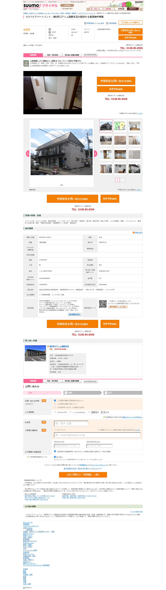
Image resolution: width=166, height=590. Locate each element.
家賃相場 (26, 539)
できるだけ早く (62, 412)
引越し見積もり (28, 560)
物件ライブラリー (29, 563)
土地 (24, 548)
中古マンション (28, 543)
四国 (24, 580)
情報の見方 (139, 232)
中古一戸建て (27, 547)
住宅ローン (27, 561)
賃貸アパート (27, 535)
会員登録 (121, 9)
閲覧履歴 (108, 9)
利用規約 (83, 465)
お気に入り (96, 9)
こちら (140, 113)
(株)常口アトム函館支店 (59, 346)
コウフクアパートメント (86, 13)
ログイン (133, 9)
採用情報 (29, 530)
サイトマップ (27, 522)
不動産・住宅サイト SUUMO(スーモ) (36, 531)
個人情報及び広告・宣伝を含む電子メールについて (82, 468)
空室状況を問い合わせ (130, 31)
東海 (24, 576)
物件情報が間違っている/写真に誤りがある (40, 496)
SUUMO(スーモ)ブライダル (40, 7)
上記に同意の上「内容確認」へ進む (83, 474)
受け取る (59, 457)
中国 (24, 582)
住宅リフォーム (28, 554)
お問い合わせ (27, 528)
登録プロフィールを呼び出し (132, 417)
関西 (24, 578)
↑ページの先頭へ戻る (136, 511)
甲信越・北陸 (27, 574)
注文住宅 (26, 552)
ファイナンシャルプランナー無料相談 (36, 565)
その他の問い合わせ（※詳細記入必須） (71, 407)
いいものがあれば (79, 412)
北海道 (67, 13)
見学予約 (131, 37)
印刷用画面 (113, 23)
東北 (24, 571)
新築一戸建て (27, 545)
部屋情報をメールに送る (95, 23)
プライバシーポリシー (98, 465)
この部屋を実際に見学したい (67, 404)
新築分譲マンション (30, 541)
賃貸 (62, 13)
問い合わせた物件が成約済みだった (37, 498)
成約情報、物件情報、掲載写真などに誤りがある (79, 496)
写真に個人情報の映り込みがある (36, 500)
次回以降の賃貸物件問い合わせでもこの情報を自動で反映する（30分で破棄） (84, 451)
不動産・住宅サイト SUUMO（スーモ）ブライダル (41, 13)
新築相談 (26, 558)
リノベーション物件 (30, 550)
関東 (24, 573)
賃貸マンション (28, 533)
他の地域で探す (66, 9)
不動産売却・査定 (29, 556)
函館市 (74, 13)
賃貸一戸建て (27, 537)
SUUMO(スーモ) (139, 2)
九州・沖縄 (27, 584)
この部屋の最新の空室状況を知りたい (70, 400)
